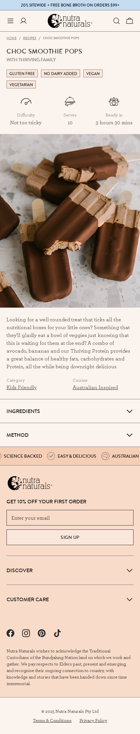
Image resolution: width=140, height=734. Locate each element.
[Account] (23, 21)
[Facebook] (10, 633)
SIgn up (70, 537)
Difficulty (26, 115)
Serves (70, 115)
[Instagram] (26, 633)
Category (16, 380)
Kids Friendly (22, 387)
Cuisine (80, 380)
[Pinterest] (42, 633)
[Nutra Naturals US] (70, 21)
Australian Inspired (95, 387)
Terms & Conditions (52, 720)
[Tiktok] (57, 633)
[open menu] (10, 21)
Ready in (113, 115)
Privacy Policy (93, 720)
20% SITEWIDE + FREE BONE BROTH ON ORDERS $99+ (70, 5)
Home (12, 38)
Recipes (29, 38)
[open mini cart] (129, 21)
